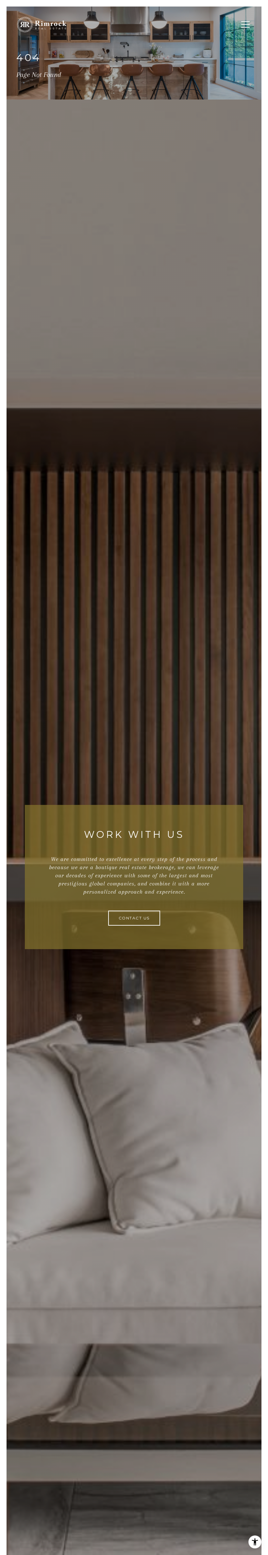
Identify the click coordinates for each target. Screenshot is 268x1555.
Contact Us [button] (134, 918)
